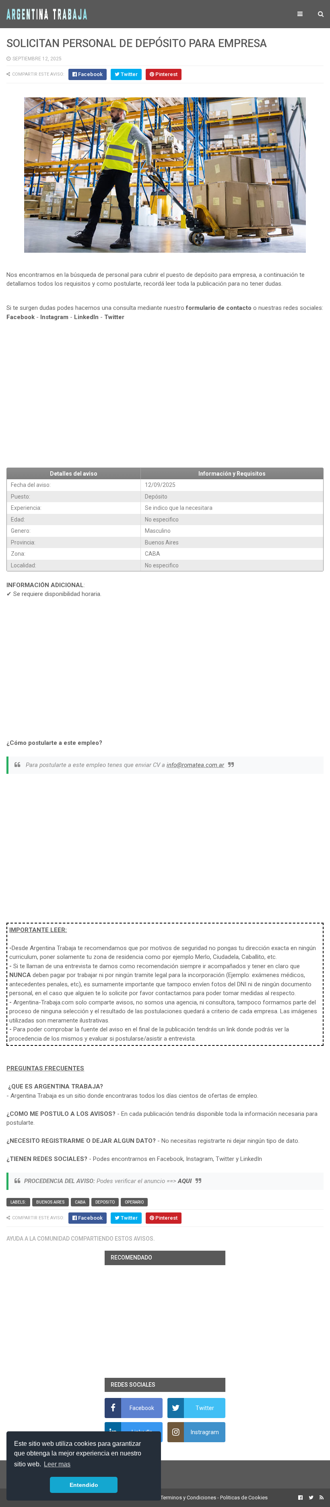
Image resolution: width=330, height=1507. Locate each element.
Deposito (105, 1202)
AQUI (185, 1181)
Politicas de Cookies (244, 1498)
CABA (80, 1202)
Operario (134, 1202)
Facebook (20, 317)
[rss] (321, 1498)
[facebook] (300, 1498)
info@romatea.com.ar (195, 765)
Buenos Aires (50, 1202)
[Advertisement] (164, 402)
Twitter (114, 317)
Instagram (54, 317)
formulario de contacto (219, 307)
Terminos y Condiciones (188, 1498)
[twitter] (311, 1498)
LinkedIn (86, 317)
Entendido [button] (84, 1485)
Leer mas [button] (57, 1464)
